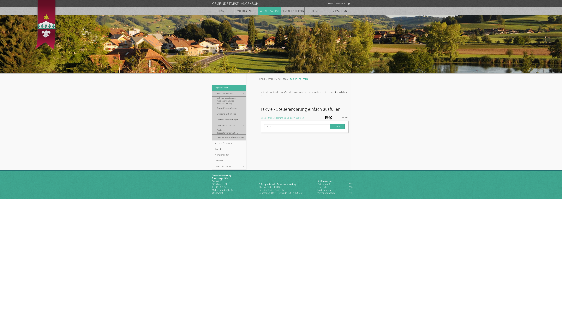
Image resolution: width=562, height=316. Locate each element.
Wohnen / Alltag (269, 11)
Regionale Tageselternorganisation (227, 131)
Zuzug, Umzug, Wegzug (227, 108)
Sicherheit (219, 160)
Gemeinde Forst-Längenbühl (236, 3)
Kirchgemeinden (222, 154)
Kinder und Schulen (225, 93)
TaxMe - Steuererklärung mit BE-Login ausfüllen (282, 117)
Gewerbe (218, 149)
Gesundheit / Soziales (226, 125)
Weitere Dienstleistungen (227, 119)
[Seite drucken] (349, 3)
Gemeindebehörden (293, 11)
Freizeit (316, 11)
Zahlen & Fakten (246, 11)
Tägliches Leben (221, 87)
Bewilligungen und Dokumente (230, 137)
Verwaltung (340, 11)
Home (222, 11)
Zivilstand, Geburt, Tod (226, 114)
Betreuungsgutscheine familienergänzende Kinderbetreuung (226, 101)
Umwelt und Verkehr (223, 166)
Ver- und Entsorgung (224, 143)
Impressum (340, 4)
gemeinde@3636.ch (226, 190)
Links (330, 4)
